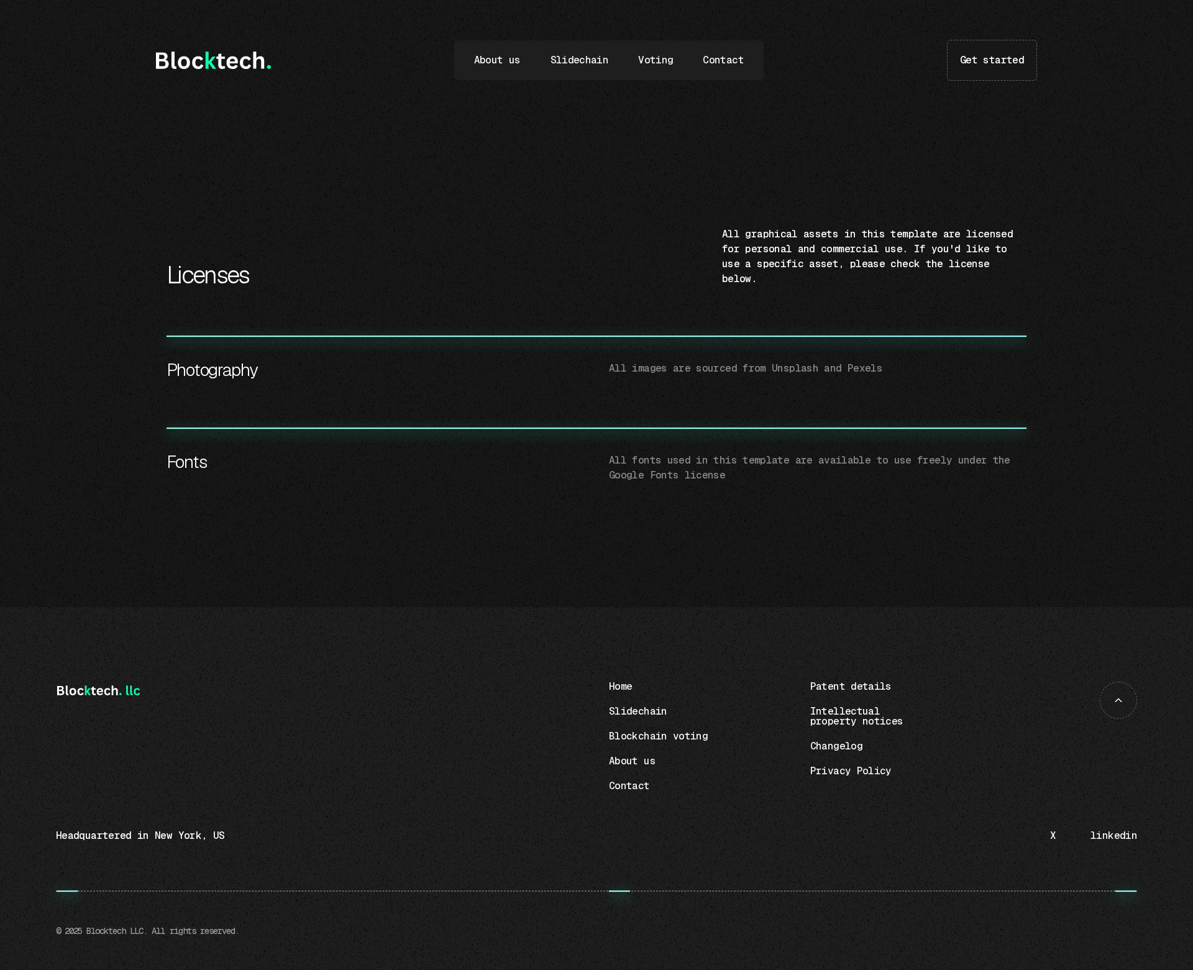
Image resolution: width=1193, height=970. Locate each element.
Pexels (865, 368)
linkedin (1113, 835)
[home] (213, 60)
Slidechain (580, 60)
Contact (723, 60)
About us (497, 60)
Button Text (989, 50)
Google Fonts (644, 475)
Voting (655, 60)
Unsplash (795, 368)
